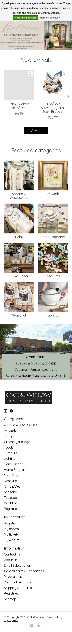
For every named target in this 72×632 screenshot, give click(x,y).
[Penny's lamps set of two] (19, 85)
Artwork (53, 194)
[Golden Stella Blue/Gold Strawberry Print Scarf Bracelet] (53, 85)
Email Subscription (17, 565)
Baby (19, 237)
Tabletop (52, 315)
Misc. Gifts (53, 276)
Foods (8, 447)
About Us (10, 560)
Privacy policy (14, 577)
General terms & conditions (24, 571)
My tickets (11, 534)
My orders (11, 529)
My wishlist (11, 540)
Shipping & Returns (18, 588)
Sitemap (10, 599)
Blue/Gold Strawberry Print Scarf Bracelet (53, 108)
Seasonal (19, 315)
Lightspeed (11, 620)
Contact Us (12, 554)
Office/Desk (13, 486)
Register (10, 523)
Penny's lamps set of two (19, 106)
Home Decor (19, 276)
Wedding (10, 503)
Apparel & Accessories (19, 196)
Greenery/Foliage (17, 442)
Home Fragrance (53, 237)
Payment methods (17, 582)
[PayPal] (38, 626)
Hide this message (25, 17)
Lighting (10, 459)
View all (36, 131)
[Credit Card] (31, 626)
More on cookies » (50, 17)
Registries (11, 509)
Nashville (10, 481)
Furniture (10, 453)
